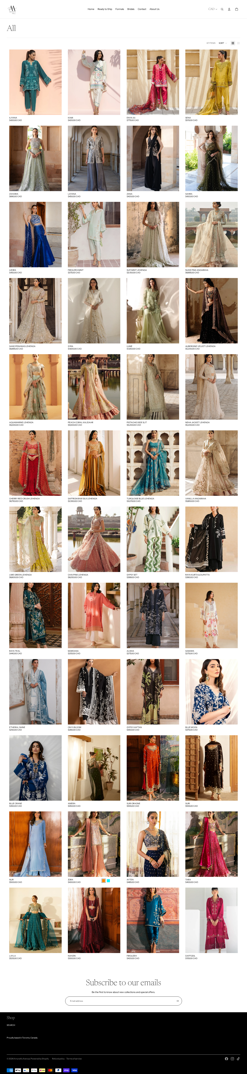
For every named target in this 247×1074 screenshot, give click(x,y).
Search (11, 1025)
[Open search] (222, 9)
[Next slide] (57, 82)
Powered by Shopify (40, 1058)
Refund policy (58, 1058)
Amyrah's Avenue (22, 1058)
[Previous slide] (14, 82)
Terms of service (74, 1058)
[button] (223, 43)
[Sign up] (177, 1001)
